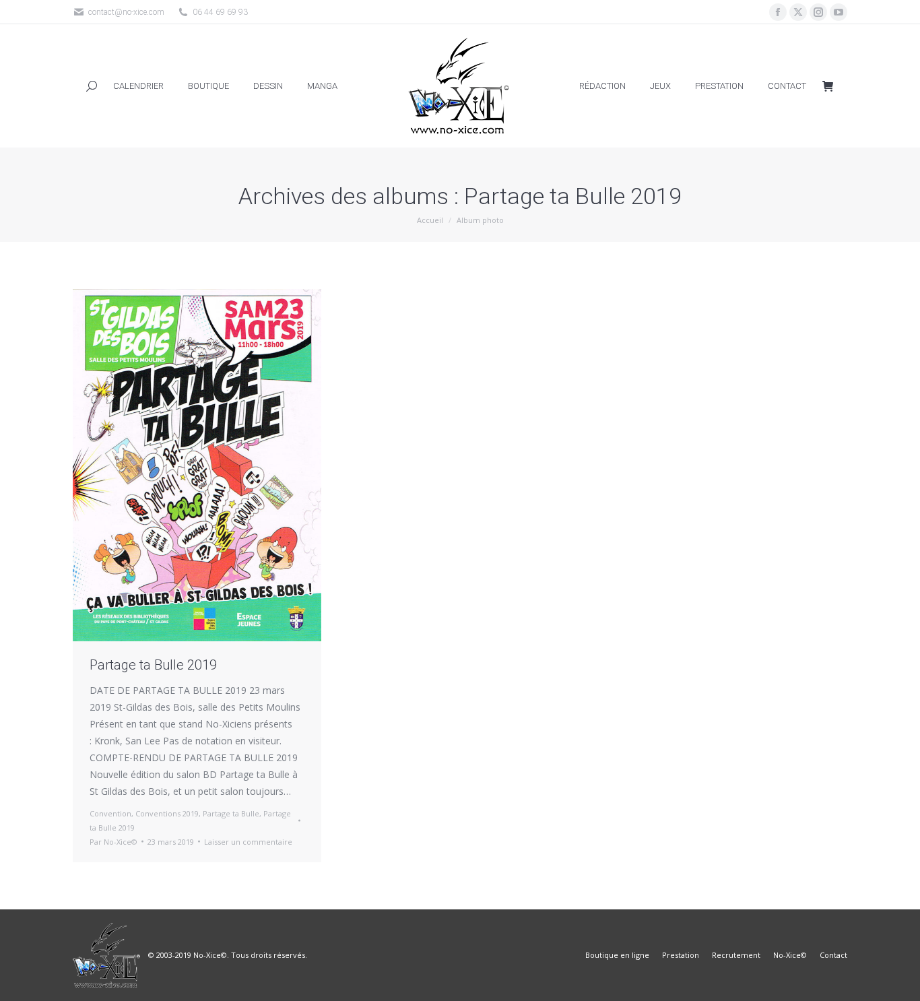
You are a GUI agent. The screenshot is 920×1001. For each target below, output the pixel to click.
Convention (110, 813)
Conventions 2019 (167, 813)
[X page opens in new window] (798, 12)
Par (113, 842)
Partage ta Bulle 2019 (153, 665)
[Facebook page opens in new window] (778, 12)
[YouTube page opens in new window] (838, 12)
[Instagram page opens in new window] (818, 12)
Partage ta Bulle (231, 813)
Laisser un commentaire (248, 842)
